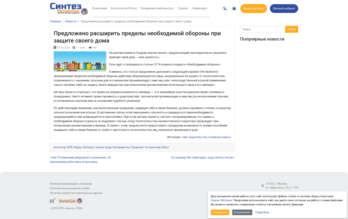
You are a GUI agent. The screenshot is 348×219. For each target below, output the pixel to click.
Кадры (78, 147)
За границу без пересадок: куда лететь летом (202, 157)
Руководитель (121, 147)
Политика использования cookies (70, 188)
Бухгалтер (60, 147)
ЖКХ (69, 147)
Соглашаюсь (220, 212)
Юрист (165, 147)
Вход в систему (253, 8)
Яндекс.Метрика (221, 200)
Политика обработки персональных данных (76, 193)
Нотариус (88, 147)
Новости (70, 21)
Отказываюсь (242, 212)
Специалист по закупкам (145, 147)
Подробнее (262, 212)
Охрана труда (103, 147)
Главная (55, 21)
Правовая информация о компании (71, 183)
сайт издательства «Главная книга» (206, 137)
